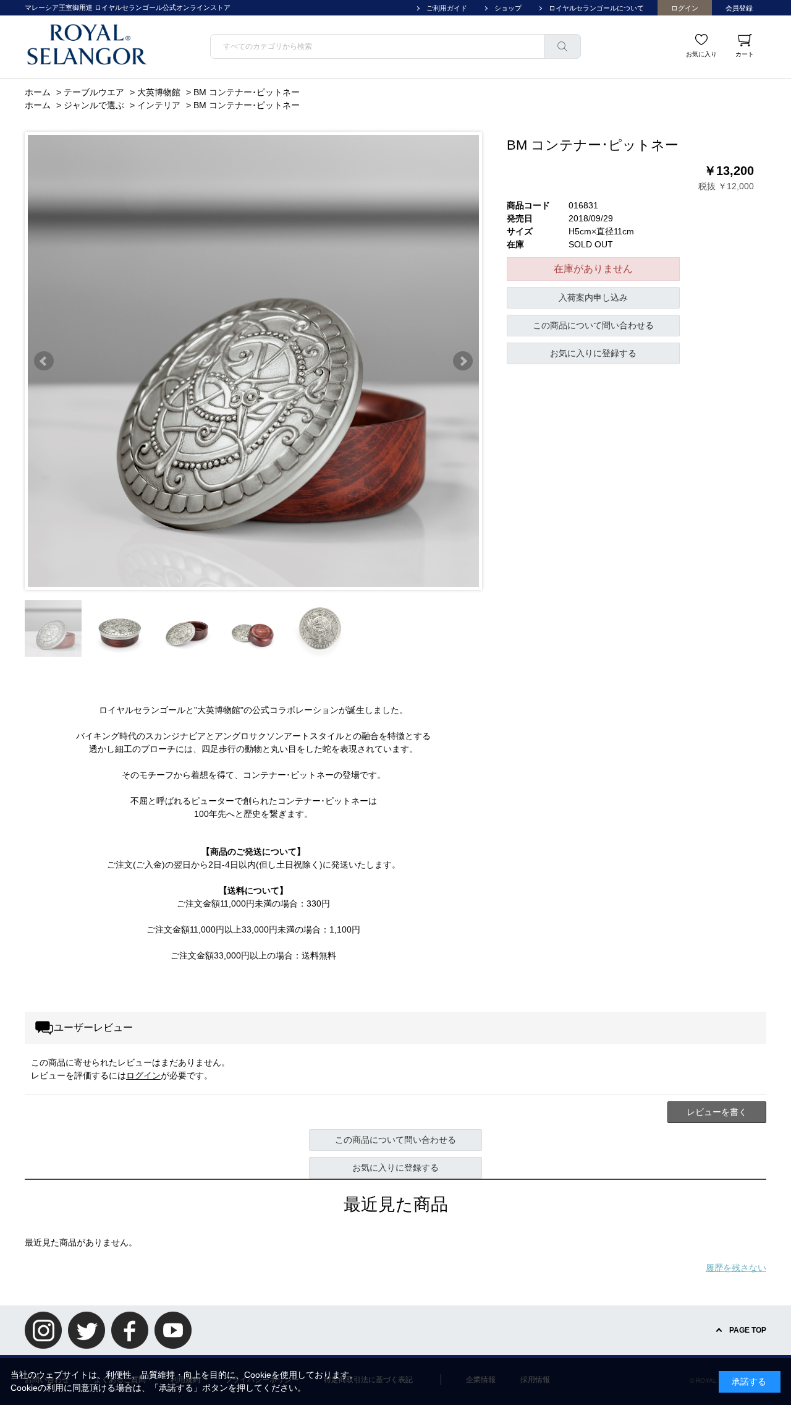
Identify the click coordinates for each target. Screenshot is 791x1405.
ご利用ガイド (446, 8)
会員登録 (739, 8)
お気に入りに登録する (593, 353)
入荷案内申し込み (593, 297)
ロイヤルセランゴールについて (596, 8)
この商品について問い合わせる (593, 325)
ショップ (508, 8)
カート (744, 54)
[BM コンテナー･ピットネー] (53, 628)
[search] (562, 46)
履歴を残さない (736, 1268)
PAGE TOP (747, 1330)
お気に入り (701, 54)
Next (463, 361)
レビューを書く (717, 1112)
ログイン (684, 8)
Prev (44, 361)
